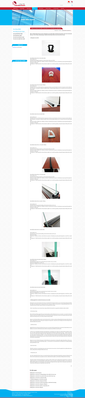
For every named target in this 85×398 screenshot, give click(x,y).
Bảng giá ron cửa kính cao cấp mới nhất (38, 377)
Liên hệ (62, 8)
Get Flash (14, 47)
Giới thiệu (22, 8)
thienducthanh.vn (29, 395)
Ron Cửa (55, 394)
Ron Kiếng (71, 394)
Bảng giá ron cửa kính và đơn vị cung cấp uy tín (39, 385)
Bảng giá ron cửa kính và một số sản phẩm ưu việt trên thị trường (43, 382)
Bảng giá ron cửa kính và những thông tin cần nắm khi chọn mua (43, 374)
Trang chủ (15, 8)
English (72, 2)
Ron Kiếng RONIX (17, 29)
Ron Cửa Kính (60, 394)
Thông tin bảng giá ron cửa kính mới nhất (38, 379)
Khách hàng (48, 8)
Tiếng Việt (68, 2)
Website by (68, 396)
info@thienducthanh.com (18, 395)
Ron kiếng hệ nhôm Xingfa (19, 31)
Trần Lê (71, 396)
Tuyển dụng (55, 8)
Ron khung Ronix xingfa (17, 35)
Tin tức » (60, 30)
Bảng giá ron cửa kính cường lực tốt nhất (38, 380)
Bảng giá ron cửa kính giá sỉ (35, 372)
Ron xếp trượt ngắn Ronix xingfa (19, 38)
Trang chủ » (56, 30)
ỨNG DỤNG (41, 8)
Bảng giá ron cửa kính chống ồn (36, 387)
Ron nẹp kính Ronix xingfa (17, 33)
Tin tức (34, 8)
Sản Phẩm (29, 8)
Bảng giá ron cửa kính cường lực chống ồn (38, 384)
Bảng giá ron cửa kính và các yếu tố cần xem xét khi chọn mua (42, 375)
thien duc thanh (18, 3)
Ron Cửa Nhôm (66, 394)
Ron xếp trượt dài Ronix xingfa (18, 37)
